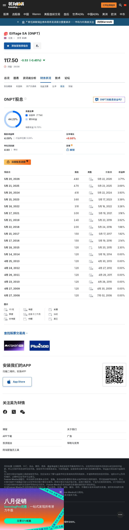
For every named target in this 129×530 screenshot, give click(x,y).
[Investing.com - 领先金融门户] (16, 5)
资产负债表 (31, 86)
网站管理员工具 (11, 449)
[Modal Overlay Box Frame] (32, 509)
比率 (54, 86)
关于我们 (72, 429)
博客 (5, 429)
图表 (16, 78)
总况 (6, 78)
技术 (57, 78)
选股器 (16, 14)
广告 (69, 436)
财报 (71, 86)
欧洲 (113, 14)
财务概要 (8, 86)
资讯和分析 (29, 78)
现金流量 (44, 86)
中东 (122, 14)
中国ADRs (93, 14)
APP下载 (7, 436)
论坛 (67, 78)
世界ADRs (78, 14)
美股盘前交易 (52, 14)
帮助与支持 (73, 443)
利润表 (19, 86)
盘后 (66, 14)
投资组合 (7, 443)
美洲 (105, 14)
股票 (6, 14)
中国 (26, 14)
